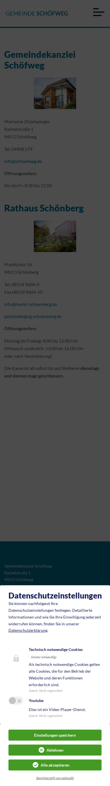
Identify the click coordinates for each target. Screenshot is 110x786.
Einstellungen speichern (55, 735)
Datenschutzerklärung (27, 630)
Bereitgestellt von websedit (55, 778)
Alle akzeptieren (55, 765)
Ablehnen (55, 750)
